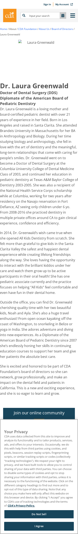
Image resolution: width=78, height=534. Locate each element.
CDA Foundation (27, 29)
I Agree (39, 526)
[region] (39, 476)
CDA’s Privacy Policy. (21, 505)
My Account (62, 4)
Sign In (47, 4)
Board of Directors (62, 29)
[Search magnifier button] (24, 15)
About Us (44, 29)
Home (3, 29)
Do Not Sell (39, 514)
